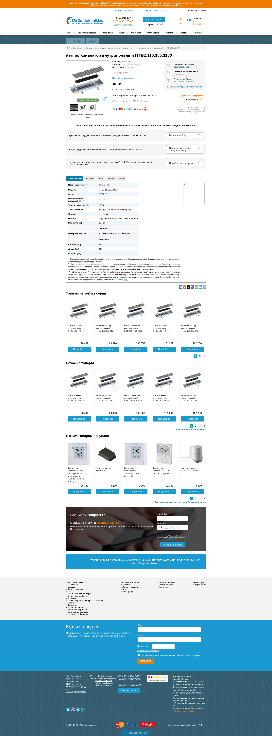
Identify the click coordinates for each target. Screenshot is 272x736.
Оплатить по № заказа (122, 10)
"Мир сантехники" (75, 582)
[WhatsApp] (196, 287)
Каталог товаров (75, 589)
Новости (169, 32)
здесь (126, 279)
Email (140, 635)
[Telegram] (204, 287)
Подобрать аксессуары (181, 163)
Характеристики (120, 72)
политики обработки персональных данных (181, 655)
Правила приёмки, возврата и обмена (85, 600)
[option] (74, 107)
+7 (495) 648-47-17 (129, 676)
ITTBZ (101, 194)
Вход (190, 10)
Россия (102, 214)
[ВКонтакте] (180, 287)
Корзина (126, 584)
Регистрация (200, 10)
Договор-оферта (75, 607)
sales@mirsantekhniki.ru (123, 25)
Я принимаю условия (170, 655)
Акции (122, 32)
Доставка (111, 178)
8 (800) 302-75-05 (123, 21)
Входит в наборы (178, 135)
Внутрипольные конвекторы (191, 429)
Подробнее (79, 349)
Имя (139, 625)
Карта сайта (200, 584)
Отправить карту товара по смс (191, 112)
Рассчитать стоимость (184, 81)
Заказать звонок (153, 19)
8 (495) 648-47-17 (123, 18)
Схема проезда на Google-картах (188, 687)
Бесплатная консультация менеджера (184, 86)
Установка (108, 32)
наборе (152, 95)
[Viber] (192, 287)
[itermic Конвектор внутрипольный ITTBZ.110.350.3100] (83, 107)
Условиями (171, 539)
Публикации (153, 32)
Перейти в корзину (195, 24)
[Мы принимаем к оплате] (130, 110)
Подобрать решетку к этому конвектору (180, 149)
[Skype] (200, 287)
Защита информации (77, 609)
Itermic (131, 67)
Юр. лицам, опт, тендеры (79, 594)
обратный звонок (108, 522)
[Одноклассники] (184, 287)
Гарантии (72, 603)
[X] (188, 287)
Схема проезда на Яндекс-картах (188, 684)
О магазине (73, 584)
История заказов (130, 587)
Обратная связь (166, 584)
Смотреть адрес (181, 66)
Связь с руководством (76, 692)
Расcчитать (179, 74)
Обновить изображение (148, 650)
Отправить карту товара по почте (190, 110)
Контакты (198, 32)
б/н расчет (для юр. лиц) (123, 89)
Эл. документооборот (78, 596)
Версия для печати (196, 107)
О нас (68, 32)
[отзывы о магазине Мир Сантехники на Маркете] (193, 100)
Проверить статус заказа (154, 10)
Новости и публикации (78, 614)
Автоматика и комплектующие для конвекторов (180, 502)
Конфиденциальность (78, 612)
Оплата (121, 178)
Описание (89, 178)
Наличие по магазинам (123, 78)
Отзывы (183, 32)
